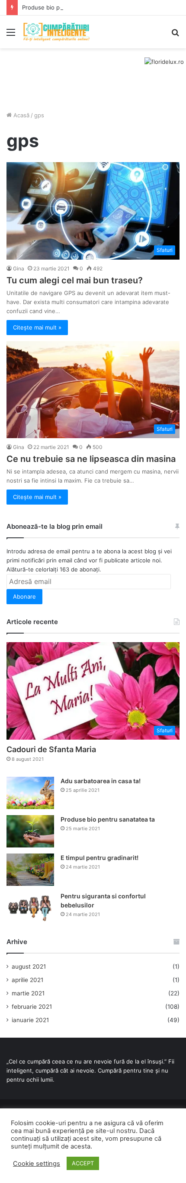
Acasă (20, 115)
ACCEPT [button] (83, 1163)
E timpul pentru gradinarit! (99, 857)
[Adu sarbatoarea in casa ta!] (30, 793)
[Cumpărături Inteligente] (56, 32)
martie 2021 (28, 993)
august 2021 (29, 966)
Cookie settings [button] (36, 1163)
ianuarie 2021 (30, 1020)
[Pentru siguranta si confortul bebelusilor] (30, 908)
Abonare (24, 596)
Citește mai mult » (37, 327)
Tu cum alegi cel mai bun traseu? (74, 280)
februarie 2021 (32, 1006)
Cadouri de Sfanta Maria (51, 749)
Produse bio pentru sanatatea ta (65, 7)
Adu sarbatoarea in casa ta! (101, 780)
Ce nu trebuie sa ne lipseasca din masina (91, 459)
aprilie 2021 (27, 979)
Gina (18, 268)
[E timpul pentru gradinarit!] (30, 870)
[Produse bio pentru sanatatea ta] (30, 831)
